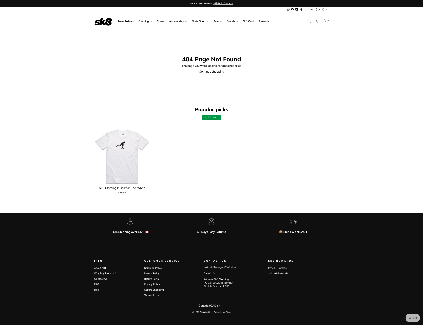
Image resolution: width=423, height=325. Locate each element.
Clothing (144, 21)
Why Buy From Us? (105, 273)
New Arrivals (126, 21)
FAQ (96, 284)
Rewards (264, 21)
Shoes (160, 21)
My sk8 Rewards (277, 267)
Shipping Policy (153, 267)
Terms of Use (151, 295)
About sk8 (100, 267)
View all (211, 117)
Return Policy (151, 273)
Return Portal (151, 278)
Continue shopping (211, 71)
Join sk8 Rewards (278, 273)
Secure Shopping (154, 289)
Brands (231, 21)
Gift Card (248, 21)
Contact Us (100, 278)
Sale (216, 21)
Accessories (176, 21)
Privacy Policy (152, 284)
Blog (96, 289)
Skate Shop (199, 21)
